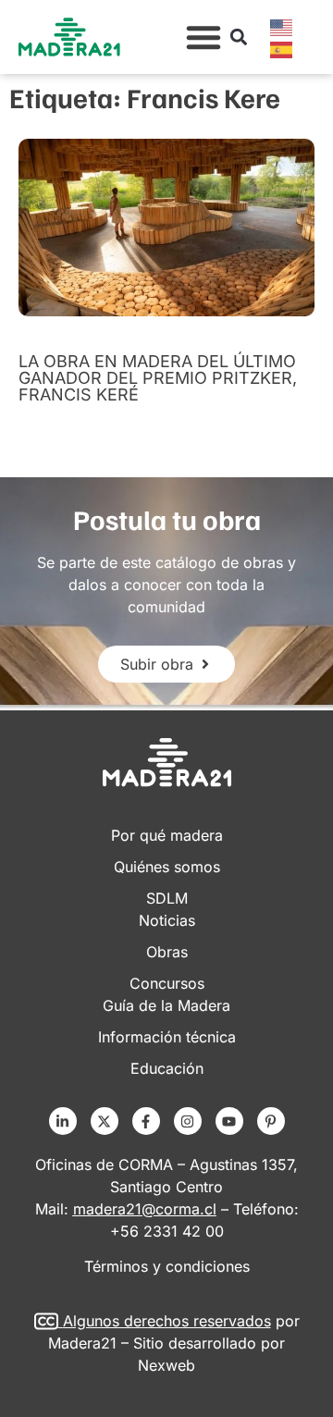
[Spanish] (282, 48)
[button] (203, 37)
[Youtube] (229, 1121)
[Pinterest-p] (271, 1121)
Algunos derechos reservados (167, 1321)
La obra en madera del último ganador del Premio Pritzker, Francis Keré (157, 377)
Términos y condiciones (167, 1266)
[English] (282, 26)
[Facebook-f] (146, 1121)
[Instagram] (188, 1121)
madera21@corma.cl (144, 1209)
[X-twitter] (104, 1121)
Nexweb (166, 1365)
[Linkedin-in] (63, 1121)
